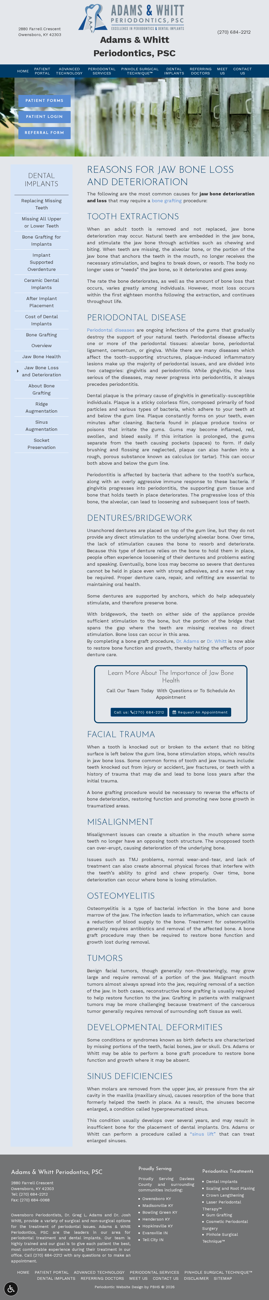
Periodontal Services (154, 1272)
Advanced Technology (99, 1272)
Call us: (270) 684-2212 (139, 712)
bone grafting (167, 200)
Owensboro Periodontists (36, 1215)
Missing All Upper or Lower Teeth (41, 222)
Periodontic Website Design (119, 1287)
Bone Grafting (41, 334)
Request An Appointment (202, 712)
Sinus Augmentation (41, 425)
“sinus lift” (203, 1134)
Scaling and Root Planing (230, 1188)
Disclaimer (196, 1278)
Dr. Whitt (217, 641)
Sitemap (223, 1278)
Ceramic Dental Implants (41, 283)
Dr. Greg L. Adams (83, 1215)
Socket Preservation (42, 443)
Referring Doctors (102, 1278)
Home (23, 71)
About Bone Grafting (41, 389)
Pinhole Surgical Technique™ (218, 1272)
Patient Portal (52, 1272)
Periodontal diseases (110, 330)
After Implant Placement (41, 302)
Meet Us (138, 1278)
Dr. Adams (187, 641)
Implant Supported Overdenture (41, 262)
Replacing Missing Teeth (41, 204)
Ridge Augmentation (41, 407)
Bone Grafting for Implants (41, 240)
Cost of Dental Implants (41, 320)
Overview (41, 345)
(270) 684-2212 (234, 32)
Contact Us (166, 1278)
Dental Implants (221, 1181)
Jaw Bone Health (41, 356)
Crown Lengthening (225, 1195)
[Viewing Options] (11, 1289)
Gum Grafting (219, 1215)
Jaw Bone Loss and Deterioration (41, 371)
